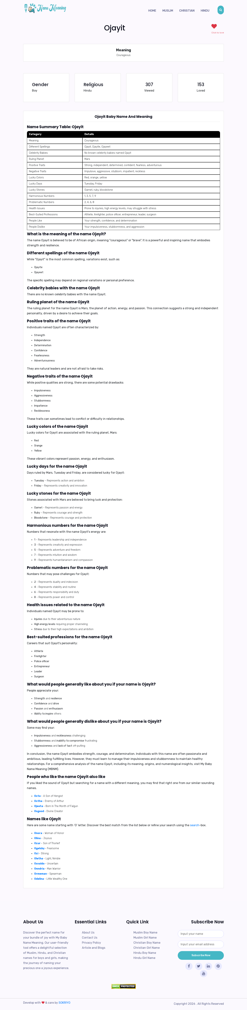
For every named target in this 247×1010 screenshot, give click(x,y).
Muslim (167, 10)
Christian (187, 10)
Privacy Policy (91, 942)
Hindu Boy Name (144, 953)
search (194, 825)
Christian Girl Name (146, 947)
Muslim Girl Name (145, 937)
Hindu (205, 10)
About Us (88, 932)
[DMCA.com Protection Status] (123, 986)
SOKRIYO (64, 1002)
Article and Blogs (93, 947)
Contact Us (89, 937)
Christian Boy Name (146, 942)
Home (152, 10)
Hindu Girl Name (144, 958)
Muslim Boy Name (145, 932)
